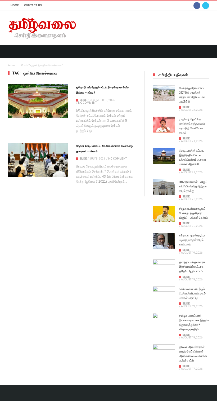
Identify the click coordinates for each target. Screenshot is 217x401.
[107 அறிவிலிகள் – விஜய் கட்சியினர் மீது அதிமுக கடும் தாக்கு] (164, 187)
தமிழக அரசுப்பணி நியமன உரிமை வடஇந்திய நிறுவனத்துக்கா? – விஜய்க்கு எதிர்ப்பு (194, 322)
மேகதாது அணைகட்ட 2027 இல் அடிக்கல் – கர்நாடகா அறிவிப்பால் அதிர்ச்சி (192, 94)
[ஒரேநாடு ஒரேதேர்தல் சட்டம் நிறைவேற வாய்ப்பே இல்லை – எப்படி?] (38, 101)
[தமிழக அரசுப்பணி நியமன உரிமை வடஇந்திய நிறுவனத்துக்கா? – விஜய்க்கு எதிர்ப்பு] (164, 321)
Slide (83, 100)
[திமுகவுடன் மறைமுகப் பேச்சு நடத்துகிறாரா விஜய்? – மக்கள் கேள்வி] (164, 214)
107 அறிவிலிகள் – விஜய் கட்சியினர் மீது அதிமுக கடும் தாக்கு (193, 186)
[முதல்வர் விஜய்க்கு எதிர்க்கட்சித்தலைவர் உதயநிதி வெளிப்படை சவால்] (164, 125)
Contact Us (33, 5)
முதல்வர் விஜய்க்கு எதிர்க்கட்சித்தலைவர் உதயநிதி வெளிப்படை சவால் (192, 126)
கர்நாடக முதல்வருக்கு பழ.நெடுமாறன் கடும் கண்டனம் (192, 239)
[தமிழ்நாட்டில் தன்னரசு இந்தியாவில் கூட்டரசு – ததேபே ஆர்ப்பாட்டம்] (164, 267)
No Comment (87, 102)
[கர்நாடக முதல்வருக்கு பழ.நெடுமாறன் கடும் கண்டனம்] (164, 241)
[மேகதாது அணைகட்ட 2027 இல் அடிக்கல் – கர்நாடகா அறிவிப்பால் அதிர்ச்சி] (164, 93)
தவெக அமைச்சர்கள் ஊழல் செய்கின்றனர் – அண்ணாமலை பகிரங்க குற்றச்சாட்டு (193, 353)
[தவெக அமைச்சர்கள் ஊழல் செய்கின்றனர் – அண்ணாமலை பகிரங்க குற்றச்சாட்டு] (164, 352)
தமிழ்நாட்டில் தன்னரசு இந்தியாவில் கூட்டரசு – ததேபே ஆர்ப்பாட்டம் (192, 266)
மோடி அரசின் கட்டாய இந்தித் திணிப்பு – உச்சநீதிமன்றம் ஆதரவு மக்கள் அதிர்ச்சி (192, 157)
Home (15, 5)
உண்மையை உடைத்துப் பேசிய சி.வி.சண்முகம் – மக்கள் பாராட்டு (193, 293)
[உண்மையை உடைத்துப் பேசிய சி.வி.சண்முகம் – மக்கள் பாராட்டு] (164, 294)
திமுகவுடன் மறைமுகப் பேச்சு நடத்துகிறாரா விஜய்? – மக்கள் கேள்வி (193, 212)
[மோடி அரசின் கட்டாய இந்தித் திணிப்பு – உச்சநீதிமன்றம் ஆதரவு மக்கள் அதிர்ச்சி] (164, 156)
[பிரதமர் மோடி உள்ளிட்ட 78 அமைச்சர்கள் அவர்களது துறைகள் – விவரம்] (38, 160)
